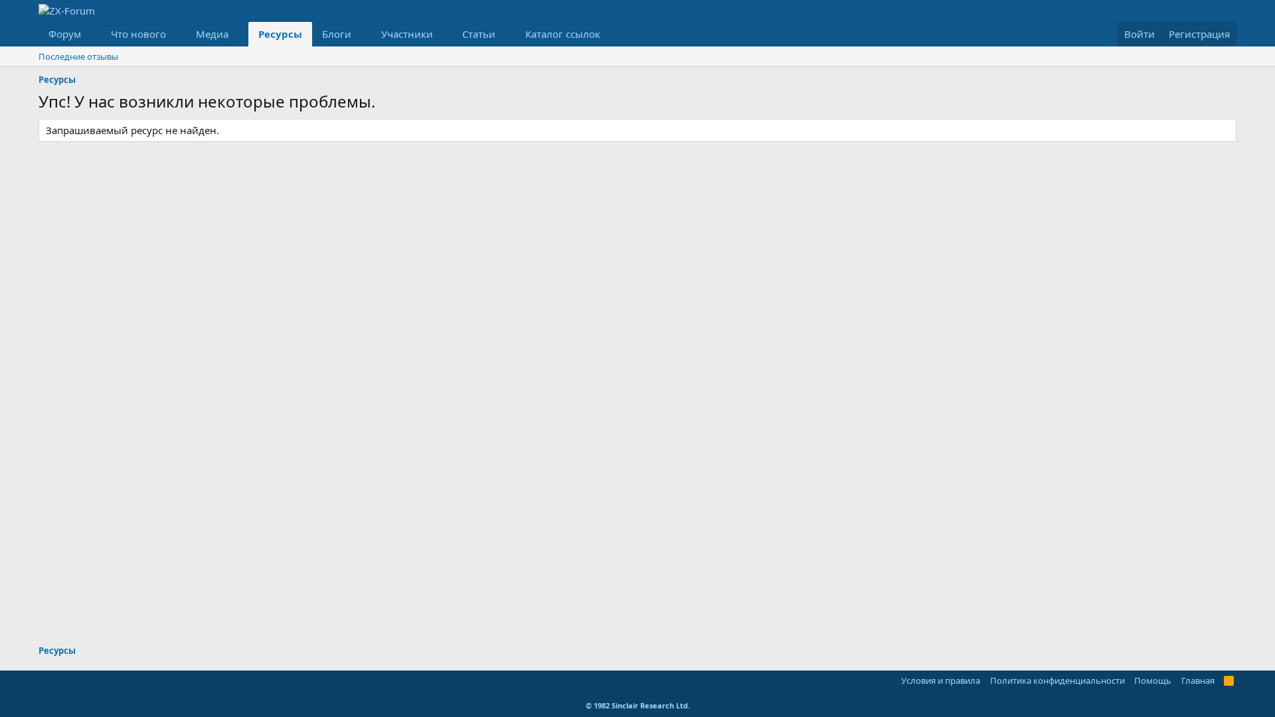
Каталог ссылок (562, 33)
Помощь (1152, 680)
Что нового (138, 33)
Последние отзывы (78, 56)
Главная (1198, 680)
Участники (407, 33)
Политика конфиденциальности (1057, 680)
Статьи (478, 33)
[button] (91, 34)
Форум (64, 33)
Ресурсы (280, 33)
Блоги (336, 33)
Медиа (212, 33)
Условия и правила (940, 680)
